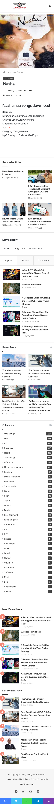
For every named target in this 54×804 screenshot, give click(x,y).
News (7, 438)
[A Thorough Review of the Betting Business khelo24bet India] (11, 330)
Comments (44, 260)
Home (8, 72)
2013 (11, 127)
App (6, 529)
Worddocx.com (27, 784)
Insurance (9, 567)
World (7, 553)
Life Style (8, 462)
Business (8, 448)
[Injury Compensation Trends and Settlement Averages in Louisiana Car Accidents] (40, 176)
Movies (7, 577)
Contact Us (43, 779)
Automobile (9, 524)
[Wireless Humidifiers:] (11, 288)
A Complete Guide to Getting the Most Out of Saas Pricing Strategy (36, 300)
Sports (7, 496)
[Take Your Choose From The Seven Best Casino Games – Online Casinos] (11, 316)
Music (7, 548)
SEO (6, 534)
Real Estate (9, 543)
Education (9, 481)
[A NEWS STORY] (20, 6)
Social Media (10, 486)
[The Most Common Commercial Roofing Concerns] (14, 360)
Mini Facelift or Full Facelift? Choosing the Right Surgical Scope (34, 742)
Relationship (10, 586)
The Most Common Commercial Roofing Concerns (11, 373)
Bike (6, 582)
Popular (8, 260)
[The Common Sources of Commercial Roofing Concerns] (40, 360)
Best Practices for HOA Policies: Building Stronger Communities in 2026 (36, 715)
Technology (9, 457)
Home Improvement (13, 467)
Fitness (7, 539)
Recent (25, 260)
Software (8, 572)
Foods (7, 510)
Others (7, 505)
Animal (7, 591)
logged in (19, 248)
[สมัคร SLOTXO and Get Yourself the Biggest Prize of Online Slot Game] (11, 274)
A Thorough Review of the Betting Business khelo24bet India (35, 329)
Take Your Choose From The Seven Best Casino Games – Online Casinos (35, 315)
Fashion (8, 472)
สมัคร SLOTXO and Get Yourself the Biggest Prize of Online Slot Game (35, 273)
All (5, 443)
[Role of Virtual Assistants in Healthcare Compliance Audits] (40, 209)
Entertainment (11, 515)
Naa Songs (18, 72)
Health (7, 453)
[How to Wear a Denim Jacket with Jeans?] (14, 209)
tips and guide (11, 520)
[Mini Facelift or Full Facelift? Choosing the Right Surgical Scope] (10, 743)
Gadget (7, 558)
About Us (17, 779)
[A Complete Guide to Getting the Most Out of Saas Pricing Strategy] (11, 301)
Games (7, 491)
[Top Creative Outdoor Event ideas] (10, 758)
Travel (7, 500)
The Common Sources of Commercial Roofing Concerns (39, 373)
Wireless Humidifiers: (32, 284)
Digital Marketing (12, 476)
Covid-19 (8, 563)
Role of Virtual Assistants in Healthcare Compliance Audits (39, 221)
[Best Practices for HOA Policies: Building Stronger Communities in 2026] (14, 391)
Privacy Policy (29, 779)
